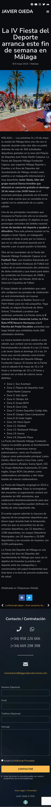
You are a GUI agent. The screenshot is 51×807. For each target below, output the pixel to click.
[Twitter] (44, 4)
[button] (47, 11)
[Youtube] (36, 4)
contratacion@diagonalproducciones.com (25, 673)
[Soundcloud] (48, 4)
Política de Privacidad (24, 760)
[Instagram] (40, 4)
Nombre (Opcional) (10, 687)
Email (4, 700)
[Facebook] (32, 4)
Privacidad (31, 790)
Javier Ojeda (17, 11)
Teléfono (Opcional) (11, 714)
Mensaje (5, 727)
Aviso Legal (20, 790)
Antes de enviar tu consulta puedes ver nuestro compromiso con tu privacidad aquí (24, 777)
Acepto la (19, 760)
